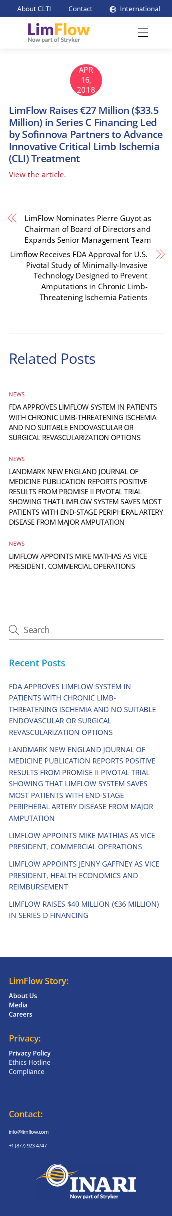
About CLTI (34, 8)
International (139, 8)
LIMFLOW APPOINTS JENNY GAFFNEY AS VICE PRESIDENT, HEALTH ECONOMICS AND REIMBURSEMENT (84, 875)
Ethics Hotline (29, 1062)
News (17, 394)
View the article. (37, 174)
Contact (80, 8)
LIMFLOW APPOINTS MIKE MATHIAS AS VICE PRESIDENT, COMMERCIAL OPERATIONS (78, 561)
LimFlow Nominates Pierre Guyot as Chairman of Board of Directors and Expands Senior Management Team (87, 229)
